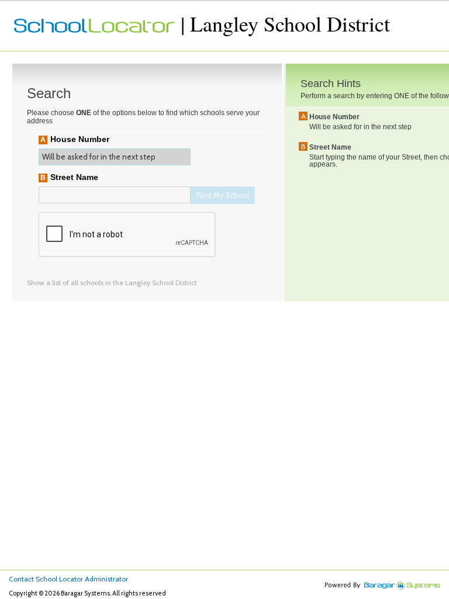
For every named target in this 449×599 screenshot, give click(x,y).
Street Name (74, 177)
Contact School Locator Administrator (68, 578)
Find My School (222, 195)
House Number (79, 139)
